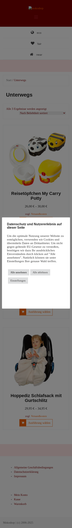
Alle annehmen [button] (18, 272)
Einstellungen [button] (18, 280)
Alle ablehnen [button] (40, 272)
